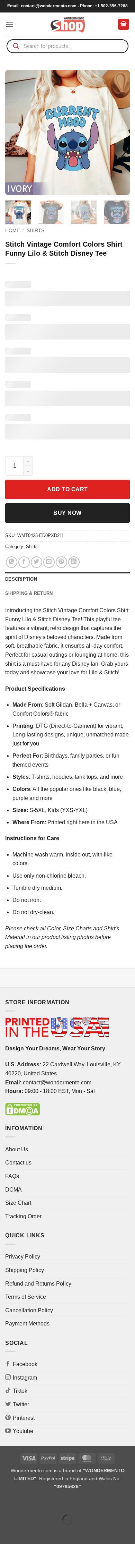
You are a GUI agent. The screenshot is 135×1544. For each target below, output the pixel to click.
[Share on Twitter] (36, 562)
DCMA (13, 1190)
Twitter (21, 1404)
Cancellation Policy (29, 1310)
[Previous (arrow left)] (7, 1531)
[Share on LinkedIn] (74, 562)
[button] (9, 24)
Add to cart (67, 489)
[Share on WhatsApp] (11, 562)
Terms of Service (25, 1297)
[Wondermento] (67, 24)
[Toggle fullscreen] (27, 1502)
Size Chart (18, 1203)
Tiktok (20, 1391)
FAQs (12, 1176)
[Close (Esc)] (67, 1502)
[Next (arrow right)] (27, 1531)
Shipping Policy (24, 1270)
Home (12, 230)
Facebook (25, 1364)
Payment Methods (27, 1324)
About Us (16, 1149)
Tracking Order (23, 1216)
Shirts (35, 230)
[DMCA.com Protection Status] (22, 1109)
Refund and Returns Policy (38, 1284)
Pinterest (24, 1418)
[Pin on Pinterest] (61, 562)
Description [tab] (21, 579)
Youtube (23, 1431)
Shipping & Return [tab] (29, 593)
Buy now (67, 513)
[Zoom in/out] (7, 1502)
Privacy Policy (22, 1257)
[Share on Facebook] (24, 562)
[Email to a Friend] (49, 562)
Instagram (25, 1378)
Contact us (18, 1163)
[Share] (47, 1502)
